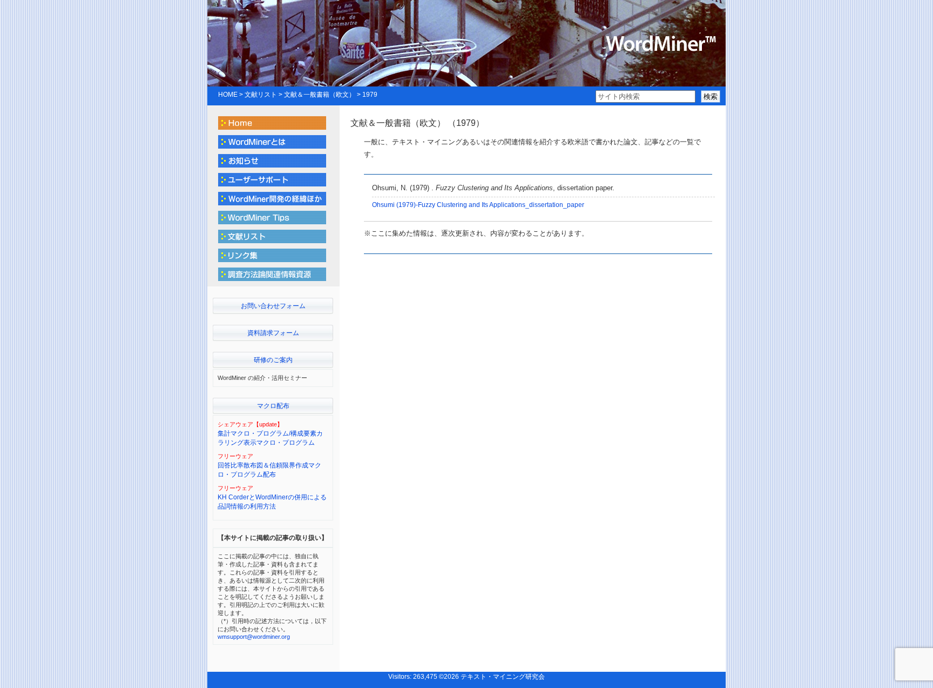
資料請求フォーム (273, 333)
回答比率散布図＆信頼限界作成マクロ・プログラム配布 (269, 470)
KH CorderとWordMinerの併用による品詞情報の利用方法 (272, 502)
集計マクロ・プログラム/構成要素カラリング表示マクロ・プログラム (270, 438)
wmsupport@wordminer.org (254, 636)
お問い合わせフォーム (273, 306)
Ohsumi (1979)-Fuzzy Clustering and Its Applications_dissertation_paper (478, 205)
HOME (228, 94)
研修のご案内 (273, 360)
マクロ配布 (273, 406)
